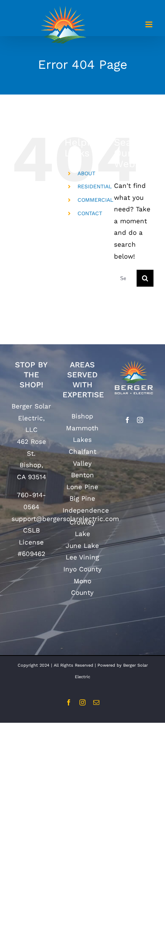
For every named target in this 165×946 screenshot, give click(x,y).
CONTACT (90, 213)
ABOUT (86, 173)
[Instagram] (140, 420)
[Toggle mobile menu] (149, 24)
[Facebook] (127, 420)
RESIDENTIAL (95, 186)
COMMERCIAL (95, 200)
